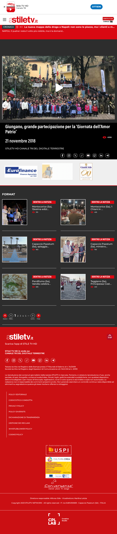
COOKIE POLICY (16, 434)
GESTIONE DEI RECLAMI (19, 423)
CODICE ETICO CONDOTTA (20, 400)
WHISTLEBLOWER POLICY (20, 429)
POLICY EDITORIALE (18, 394)
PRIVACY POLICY (16, 406)
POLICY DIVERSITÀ (17, 412)
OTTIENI (96, 6)
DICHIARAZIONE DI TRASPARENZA (24, 417)
